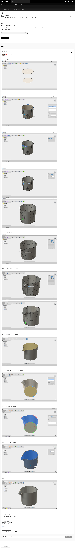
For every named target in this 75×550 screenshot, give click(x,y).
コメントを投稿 (5, 38)
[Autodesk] (5, 1)
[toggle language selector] (65, 1)
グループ (23, 6)
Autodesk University (35, 6)
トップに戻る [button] (6, 546)
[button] (73, 16)
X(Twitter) (4, 523)
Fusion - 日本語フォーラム (15, 9)
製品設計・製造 (7, 9)
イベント (18, 6)
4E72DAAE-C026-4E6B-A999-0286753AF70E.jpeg (12, 33)
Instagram (9, 523)
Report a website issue (68, 546)
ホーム (2, 9)
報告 (15, 38)
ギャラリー (28, 6)
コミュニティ (3, 6)
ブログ (15, 6)
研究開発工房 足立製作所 (7, 522)
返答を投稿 (68, 537)
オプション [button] (71, 12)
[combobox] (20, 1)
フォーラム (10, 6)
